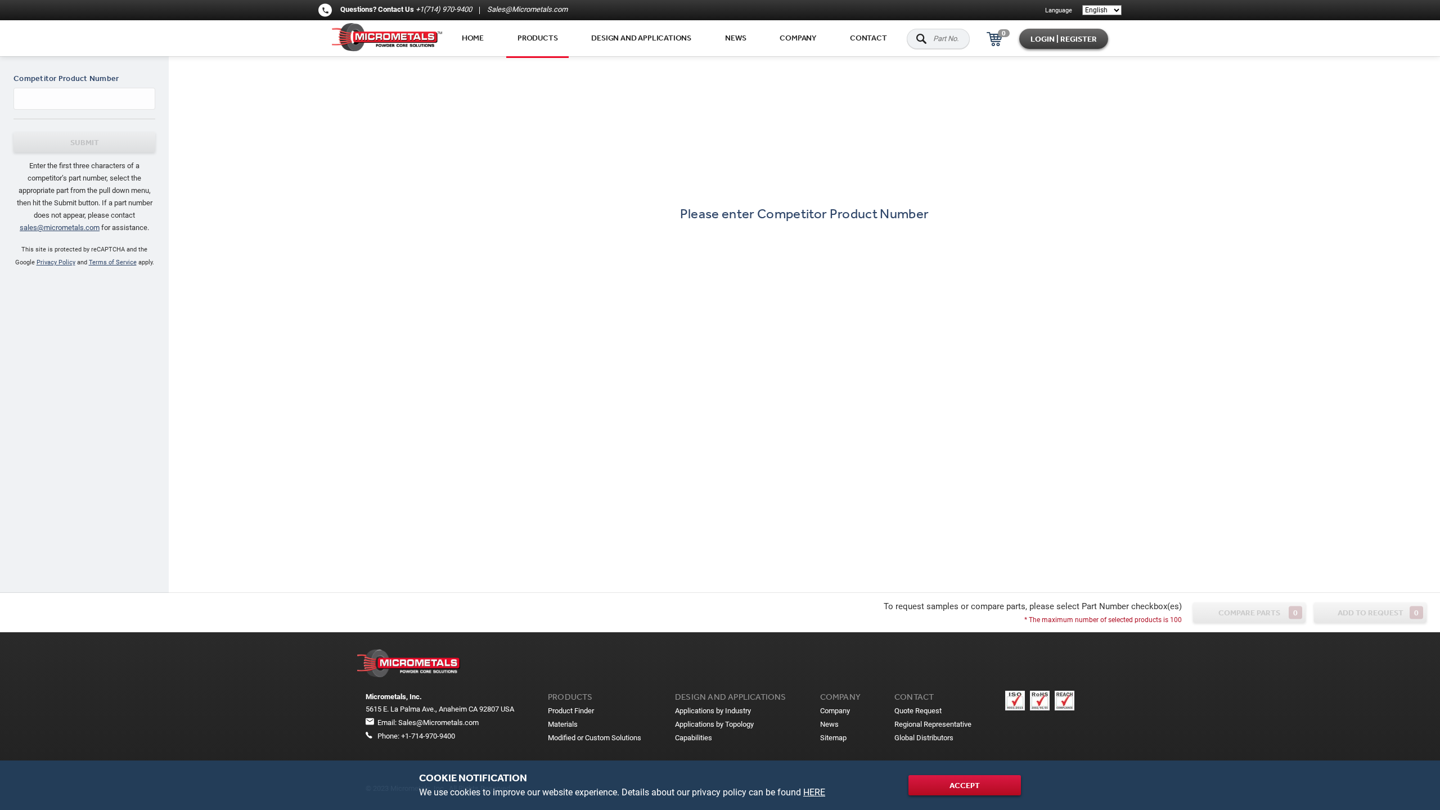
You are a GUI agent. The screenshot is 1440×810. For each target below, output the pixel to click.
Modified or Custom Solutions (594, 738)
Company (798, 38)
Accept (965, 785)
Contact (868, 38)
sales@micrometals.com (60, 227)
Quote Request (918, 710)
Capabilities (693, 738)
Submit (84, 142)
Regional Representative (932, 724)
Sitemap (833, 738)
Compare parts (1258, 613)
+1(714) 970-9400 (444, 9)
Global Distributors (923, 738)
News (735, 38)
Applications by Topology (714, 724)
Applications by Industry (713, 710)
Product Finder (571, 710)
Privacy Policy (56, 262)
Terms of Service (113, 262)
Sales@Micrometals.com (526, 9)
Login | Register (1063, 39)
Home (473, 38)
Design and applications (641, 38)
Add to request (1378, 613)
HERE (814, 792)
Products (537, 38)
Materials (563, 724)
